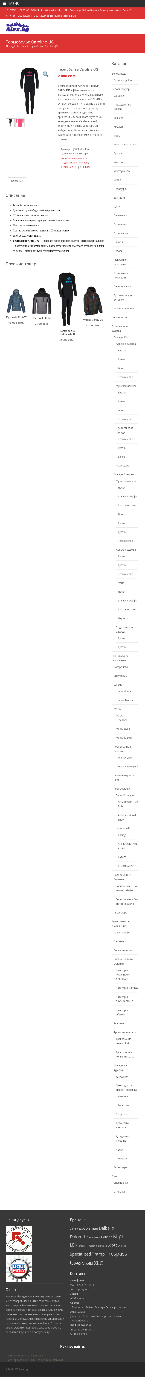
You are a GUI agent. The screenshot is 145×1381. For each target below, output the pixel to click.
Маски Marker (124, 737)
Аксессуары (123, 465)
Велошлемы (121, 233)
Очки (115, 1176)
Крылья (118, 126)
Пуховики (121, 1158)
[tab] (17, 180)
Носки (121, 487)
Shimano (122, 1246)
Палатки (119, 941)
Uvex (76, 1263)
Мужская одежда (126, 385)
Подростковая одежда (74, 162)
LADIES (122, 857)
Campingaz (76, 1228)
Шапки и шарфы (127, 496)
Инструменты (122, 171)
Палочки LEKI (124, 757)
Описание (17, 181)
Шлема (118, 684)
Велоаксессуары (121, 89)
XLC (98, 1262)
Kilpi (87, 167)
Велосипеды (119, 73)
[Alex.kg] (14, 26)
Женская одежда (126, 343)
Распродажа (121, 667)
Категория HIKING (127, 987)
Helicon (106, 1237)
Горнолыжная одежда (74, 158)
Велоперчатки (122, 286)
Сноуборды (120, 675)
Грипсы (118, 153)
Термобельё (125, 574)
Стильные (120, 1191)
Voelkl (87, 1263)
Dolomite (79, 1236)
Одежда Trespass (124, 474)
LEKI (74, 1245)
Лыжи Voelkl (123, 828)
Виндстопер (123, 1114)
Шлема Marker (124, 700)
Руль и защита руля (125, 144)
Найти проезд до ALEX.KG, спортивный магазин (34, 1360)
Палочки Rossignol (127, 766)
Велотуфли (120, 188)
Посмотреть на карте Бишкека (24, 1355)
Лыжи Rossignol (125, 795)
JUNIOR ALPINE (127, 866)
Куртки (122, 350)
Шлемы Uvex (123, 691)
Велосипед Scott (124, 80)
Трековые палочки (125, 1032)
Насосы (118, 242)
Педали (118, 250)
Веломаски (120, 215)
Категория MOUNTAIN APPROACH (123, 974)
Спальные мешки (124, 950)
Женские (123, 1096)
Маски (117, 709)
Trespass (116, 1253)
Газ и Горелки (122, 932)
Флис (121, 368)
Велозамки (120, 224)
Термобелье (68, 167)
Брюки (122, 359)
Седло (117, 179)
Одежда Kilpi (121, 337)
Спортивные (121, 1182)
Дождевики (122, 1076)
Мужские (123, 1105)
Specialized (80, 1254)
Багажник (119, 95)
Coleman (90, 1228)
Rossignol (92, 1245)
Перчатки (123, 618)
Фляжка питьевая (124, 308)
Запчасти (119, 197)
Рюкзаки (119, 1023)
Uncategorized (120, 317)
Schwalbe (102, 1246)
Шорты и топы (127, 505)
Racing (122, 835)
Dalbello (106, 1228)
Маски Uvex (123, 728)
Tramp (98, 1254)
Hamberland (94, 1237)
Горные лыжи (122, 788)
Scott (112, 1245)
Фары (117, 135)
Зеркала (118, 117)
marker (82, 1246)
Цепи (117, 206)
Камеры (118, 162)
